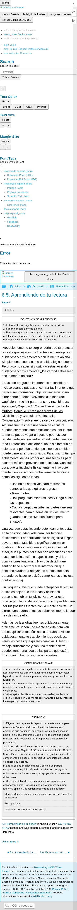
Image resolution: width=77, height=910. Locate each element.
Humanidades (63, 286)
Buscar (7, 906)
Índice (10, 310)
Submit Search (10, 77)
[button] (12, 221)
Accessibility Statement (38, 892)
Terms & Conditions (13, 892)
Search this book (9, 65)
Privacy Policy (60, 889)
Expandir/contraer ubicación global (73, 285)
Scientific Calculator (18, 196)
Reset (5, 101)
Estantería (38, 286)
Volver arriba (9, 841)
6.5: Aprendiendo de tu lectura (19, 823)
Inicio (17, 286)
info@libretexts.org (41, 896)
